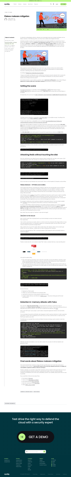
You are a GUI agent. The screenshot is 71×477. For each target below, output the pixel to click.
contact (29, 466)
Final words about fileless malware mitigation (9, 50)
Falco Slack (37, 383)
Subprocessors (42, 474)
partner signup (19, 461)
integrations (18, 464)
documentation (42, 463)
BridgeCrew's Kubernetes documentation (35, 72)
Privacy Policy (35, 474)
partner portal (18, 466)
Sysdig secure (7, 460)
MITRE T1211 (43, 295)
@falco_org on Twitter (30, 384)
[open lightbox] (34, 57)
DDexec (22, 207)
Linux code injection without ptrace (33, 206)
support (41, 460)
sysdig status (42, 461)
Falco (57, 308)
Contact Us (65, 474)
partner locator (19, 463)
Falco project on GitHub (33, 379)
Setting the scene (9, 40)
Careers (29, 463)
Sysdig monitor (7, 461)
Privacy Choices (50, 474)
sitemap (29, 469)
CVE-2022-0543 (43, 117)
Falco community (35, 381)
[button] (15, 4)
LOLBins (32, 195)
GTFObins (25, 202)
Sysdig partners (19, 460)
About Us (29, 460)
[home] (6, 4)
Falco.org (31, 378)
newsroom (30, 464)
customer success (43, 464)
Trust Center (58, 474)
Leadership (30, 461)
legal (29, 468)
